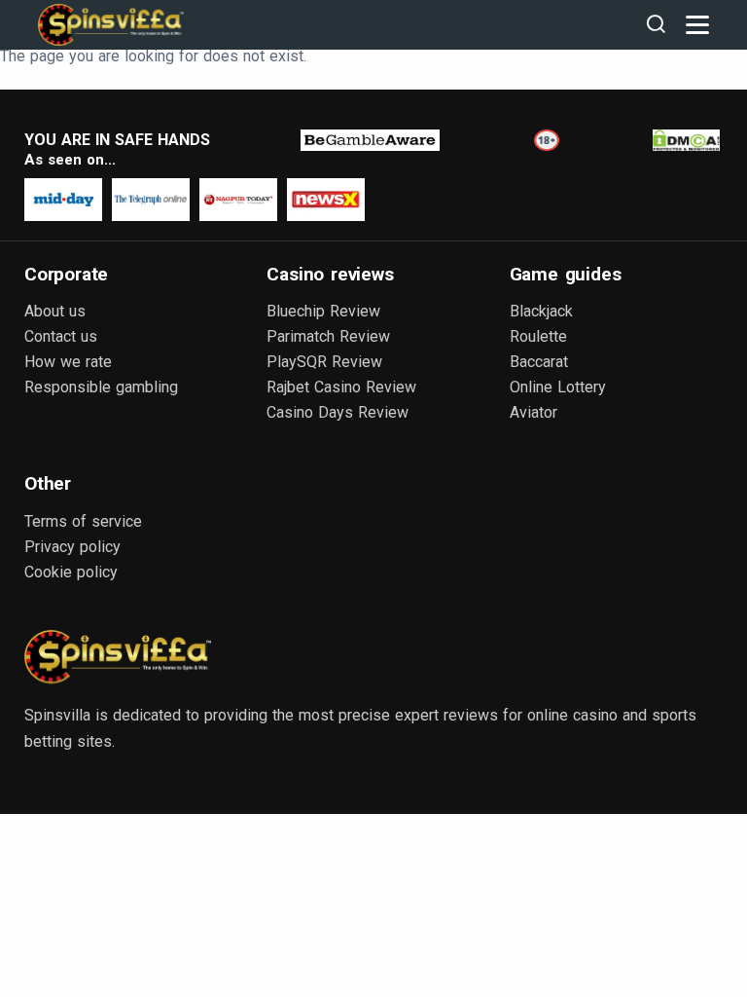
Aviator (533, 412)
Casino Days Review (338, 412)
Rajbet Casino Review (341, 387)
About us (55, 311)
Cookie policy (71, 572)
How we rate (68, 361)
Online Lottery (558, 387)
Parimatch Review (328, 336)
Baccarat (539, 361)
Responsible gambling (101, 387)
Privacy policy (72, 546)
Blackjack (541, 311)
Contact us (60, 336)
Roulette (538, 336)
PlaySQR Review (324, 361)
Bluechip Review (323, 311)
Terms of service (83, 521)
